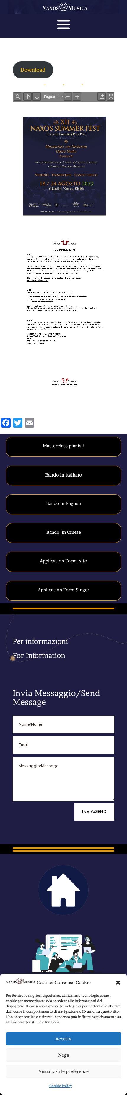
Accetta (63, 1039)
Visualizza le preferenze (64, 1071)
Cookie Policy (60, 1085)
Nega (63, 1055)
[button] (118, 983)
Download (32, 70)
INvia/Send (94, 811)
